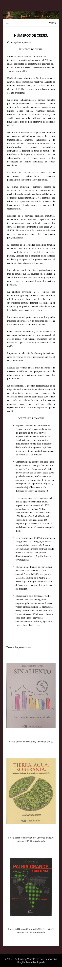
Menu (52, 23)
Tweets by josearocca (18, 647)
